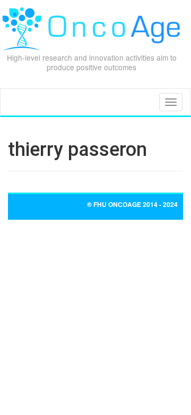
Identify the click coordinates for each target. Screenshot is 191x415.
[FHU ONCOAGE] (91, 29)
